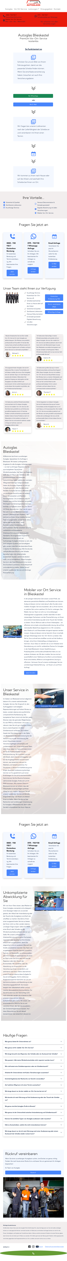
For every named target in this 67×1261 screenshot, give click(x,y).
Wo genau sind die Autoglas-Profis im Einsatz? (20, 1106)
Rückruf (33, 1172)
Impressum (39, 1246)
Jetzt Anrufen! (30, 673)
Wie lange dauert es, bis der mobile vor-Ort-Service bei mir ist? (26, 1091)
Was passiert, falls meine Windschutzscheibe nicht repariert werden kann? (29, 1060)
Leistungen (33, 9)
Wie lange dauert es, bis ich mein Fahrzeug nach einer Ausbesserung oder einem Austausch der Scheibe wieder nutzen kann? (31, 1132)
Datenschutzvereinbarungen (54, 1246)
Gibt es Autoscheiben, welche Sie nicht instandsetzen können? (25, 1125)
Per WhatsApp (33, 96)
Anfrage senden (33, 270)
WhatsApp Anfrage (54, 312)
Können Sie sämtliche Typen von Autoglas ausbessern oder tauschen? (28, 1119)
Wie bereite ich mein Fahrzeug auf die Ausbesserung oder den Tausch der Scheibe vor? (32, 1098)
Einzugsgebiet (46, 9)
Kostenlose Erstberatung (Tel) (54, 297)
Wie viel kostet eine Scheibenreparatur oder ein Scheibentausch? (26, 1066)
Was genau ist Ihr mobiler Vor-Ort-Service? (19, 1048)
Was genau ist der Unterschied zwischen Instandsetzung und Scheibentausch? (31, 1112)
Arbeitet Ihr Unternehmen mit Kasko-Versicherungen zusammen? (27, 1072)
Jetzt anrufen (12, 273)
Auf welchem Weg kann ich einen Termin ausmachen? (22, 1085)
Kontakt (57, 9)
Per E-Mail (33, 104)
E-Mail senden (54, 265)
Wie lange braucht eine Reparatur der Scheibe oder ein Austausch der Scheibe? (31, 1054)
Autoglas (9, 9)
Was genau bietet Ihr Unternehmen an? (18, 1041)
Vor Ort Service (20, 9)
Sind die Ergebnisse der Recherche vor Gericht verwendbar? (25, 1079)
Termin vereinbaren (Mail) (54, 305)
